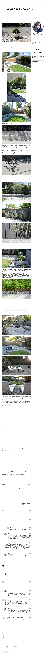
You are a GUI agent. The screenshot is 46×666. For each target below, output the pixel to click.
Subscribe (34, 61)
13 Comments (3, 484)
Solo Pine (43, 664)
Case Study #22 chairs (8, 396)
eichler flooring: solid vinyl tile (6, 498)
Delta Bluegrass (28, 592)
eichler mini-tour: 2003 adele (26, 503)
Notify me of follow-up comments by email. (8, 647)
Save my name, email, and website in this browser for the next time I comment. (15, 643)
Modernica (12, 270)
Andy (8, 519)
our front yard (6, 47)
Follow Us (33, 43)
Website (3, 637)
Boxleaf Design (14, 47)
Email (3, 635)
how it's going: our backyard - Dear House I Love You (12, 617)
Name (3, 633)
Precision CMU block (28, 145)
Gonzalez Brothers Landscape (22, 47)
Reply (30, 527)
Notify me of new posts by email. (7, 649)
